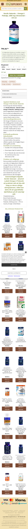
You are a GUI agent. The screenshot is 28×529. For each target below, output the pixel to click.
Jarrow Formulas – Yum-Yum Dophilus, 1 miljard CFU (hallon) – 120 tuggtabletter (21, 312)
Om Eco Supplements (7, 510)
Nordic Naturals (16, 84)
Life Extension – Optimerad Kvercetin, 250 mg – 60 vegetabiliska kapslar (7, 370)
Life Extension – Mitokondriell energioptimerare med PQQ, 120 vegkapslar (21, 284)
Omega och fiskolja (6, 84)
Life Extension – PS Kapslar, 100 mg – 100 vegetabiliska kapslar (7, 458)
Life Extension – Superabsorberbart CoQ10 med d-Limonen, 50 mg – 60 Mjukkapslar (7, 228)
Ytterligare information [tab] (9, 94)
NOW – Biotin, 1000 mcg (7, 485)
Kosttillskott (12, 81)
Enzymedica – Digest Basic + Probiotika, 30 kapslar (7, 312)
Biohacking (4, 81)
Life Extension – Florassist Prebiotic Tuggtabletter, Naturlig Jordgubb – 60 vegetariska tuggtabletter (21, 372)
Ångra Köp (20, 512)
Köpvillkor (22, 510)
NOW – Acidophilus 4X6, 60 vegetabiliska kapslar (7, 401)
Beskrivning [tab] (5, 90)
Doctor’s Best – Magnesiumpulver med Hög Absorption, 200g (21, 401)
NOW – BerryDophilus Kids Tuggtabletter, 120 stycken (21, 486)
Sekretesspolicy (17, 275)
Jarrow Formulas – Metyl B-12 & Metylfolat (7, 284)
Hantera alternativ (14, 273)
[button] (26, 252)
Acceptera (14, 265)
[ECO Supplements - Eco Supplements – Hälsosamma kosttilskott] (14, 4)
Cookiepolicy (10, 275)
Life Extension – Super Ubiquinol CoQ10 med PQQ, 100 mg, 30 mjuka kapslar (21, 430)
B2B (16, 512)
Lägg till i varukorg (17, 75)
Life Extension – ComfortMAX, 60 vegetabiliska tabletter (21, 340)
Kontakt (16, 510)
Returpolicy (14, 511)
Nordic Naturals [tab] (7, 97)
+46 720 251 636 (21, 516)
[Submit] (25, 8)
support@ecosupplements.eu (10, 516)
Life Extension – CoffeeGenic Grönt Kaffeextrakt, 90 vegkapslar (20, 458)
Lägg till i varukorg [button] (7, 235)
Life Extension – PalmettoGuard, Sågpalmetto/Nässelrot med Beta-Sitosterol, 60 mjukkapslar (7, 341)
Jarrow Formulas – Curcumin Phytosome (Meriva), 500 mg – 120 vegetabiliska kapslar (21, 228)
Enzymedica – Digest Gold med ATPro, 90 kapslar (7, 430)
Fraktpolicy (6, 511)
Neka (14, 269)
